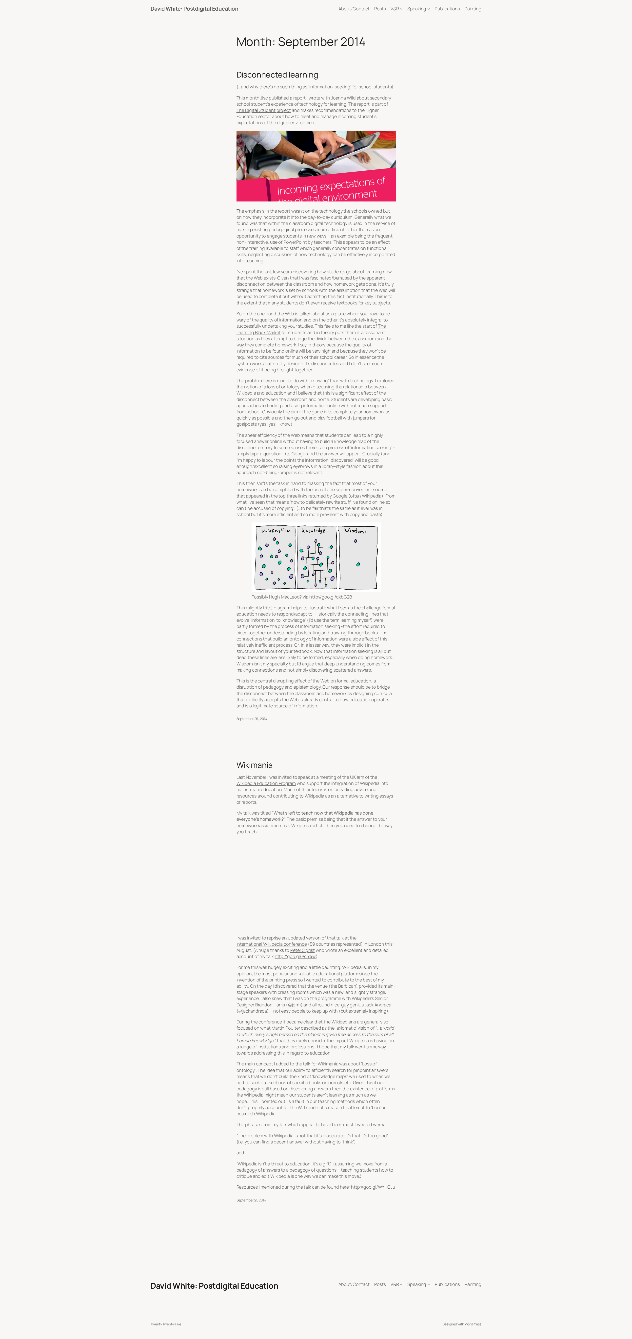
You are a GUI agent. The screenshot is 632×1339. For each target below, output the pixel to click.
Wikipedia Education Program (266, 783)
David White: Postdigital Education (194, 8)
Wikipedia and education (262, 393)
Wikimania (255, 764)
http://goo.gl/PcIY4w (295, 956)
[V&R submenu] (401, 8)
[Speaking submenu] (428, 8)
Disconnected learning (277, 74)
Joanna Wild (343, 98)
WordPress (473, 1324)
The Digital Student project (264, 110)
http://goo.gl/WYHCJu (373, 1187)
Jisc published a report (283, 98)
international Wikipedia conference (272, 944)
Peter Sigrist (302, 950)
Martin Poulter (286, 1028)
